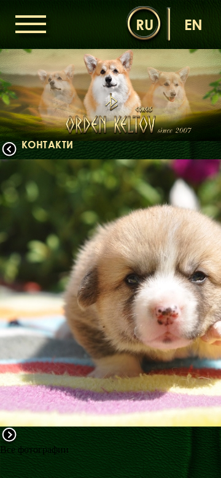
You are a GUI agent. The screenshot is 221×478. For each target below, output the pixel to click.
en (193, 24)
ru (144, 24)
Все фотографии (34, 449)
